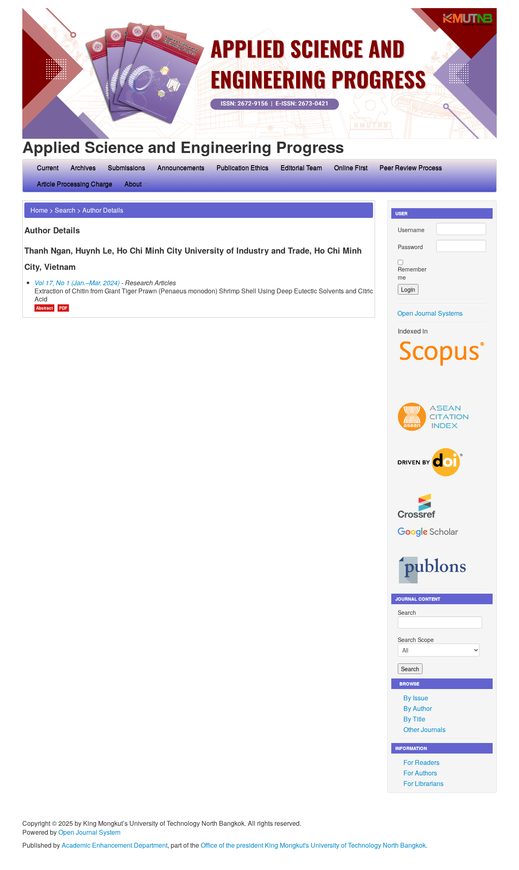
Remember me (412, 273)
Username (411, 230)
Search (65, 210)
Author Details (102, 210)
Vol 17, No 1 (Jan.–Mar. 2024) (77, 282)
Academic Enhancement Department (114, 845)
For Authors (420, 772)
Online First (350, 167)
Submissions (126, 167)
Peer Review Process (411, 167)
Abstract (44, 308)
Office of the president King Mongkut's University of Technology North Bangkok (313, 845)
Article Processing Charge (74, 183)
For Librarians (423, 783)
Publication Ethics (242, 167)
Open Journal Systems (430, 313)
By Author (417, 708)
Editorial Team (301, 167)
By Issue (415, 697)
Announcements (180, 167)
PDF (63, 308)
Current (47, 167)
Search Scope (416, 639)
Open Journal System (89, 832)
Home (39, 210)
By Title (414, 719)
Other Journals (424, 729)
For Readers (421, 762)
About (133, 183)
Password (410, 247)
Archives (83, 167)
